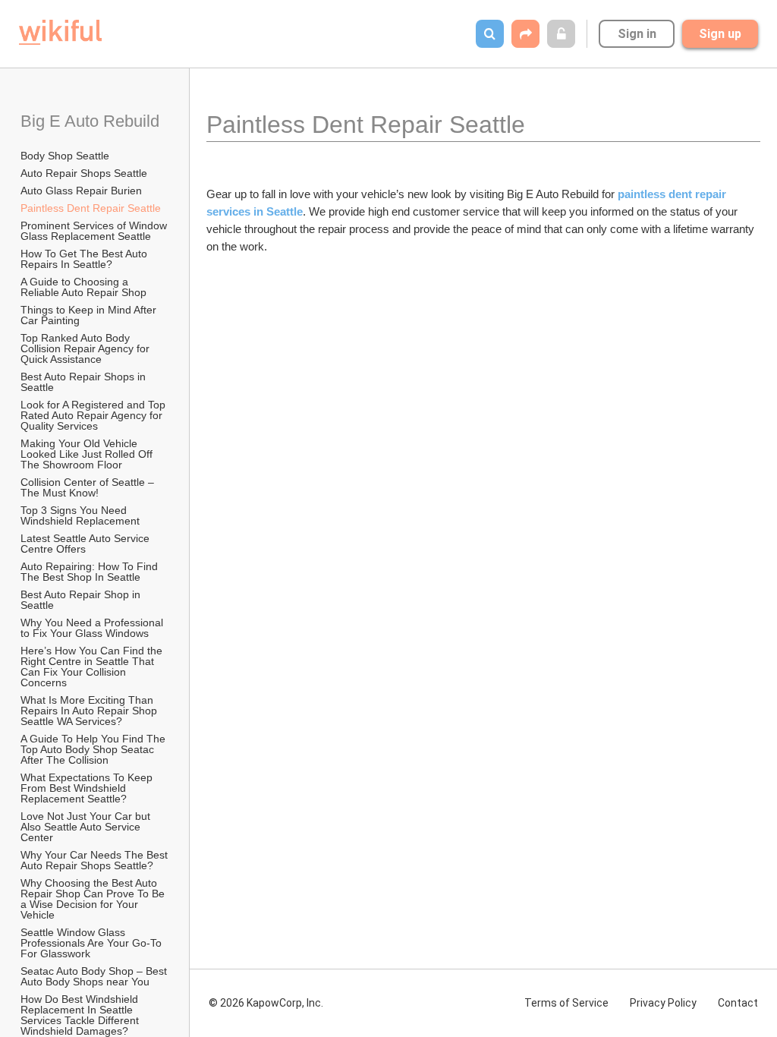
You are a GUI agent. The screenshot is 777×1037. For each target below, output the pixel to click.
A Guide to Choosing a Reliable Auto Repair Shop (83, 287)
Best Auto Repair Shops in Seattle (84, 381)
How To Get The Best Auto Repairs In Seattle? (85, 258)
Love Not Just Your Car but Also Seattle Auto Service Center (86, 826)
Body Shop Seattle (64, 156)
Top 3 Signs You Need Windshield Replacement (80, 515)
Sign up (720, 34)
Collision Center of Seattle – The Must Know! (88, 487)
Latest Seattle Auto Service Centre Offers (86, 543)
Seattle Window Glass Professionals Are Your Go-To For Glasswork (92, 943)
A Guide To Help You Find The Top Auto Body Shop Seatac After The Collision (94, 749)
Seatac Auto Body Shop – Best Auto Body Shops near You (94, 976)
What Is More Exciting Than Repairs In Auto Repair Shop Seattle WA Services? (90, 710)
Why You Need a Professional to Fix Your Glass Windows (93, 627)
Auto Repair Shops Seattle (83, 173)
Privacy (663, 1003)
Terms (566, 1003)
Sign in (637, 34)
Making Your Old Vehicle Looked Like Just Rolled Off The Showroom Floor (88, 454)
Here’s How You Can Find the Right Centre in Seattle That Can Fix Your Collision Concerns (92, 667)
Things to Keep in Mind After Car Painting (89, 315)
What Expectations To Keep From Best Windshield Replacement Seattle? (88, 788)
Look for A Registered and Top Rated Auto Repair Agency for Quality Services (94, 415)
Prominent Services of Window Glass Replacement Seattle (95, 230)
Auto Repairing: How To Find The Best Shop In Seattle (90, 571)
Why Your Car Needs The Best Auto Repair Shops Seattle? (95, 860)
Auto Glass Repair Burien (81, 190)
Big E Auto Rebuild (89, 121)
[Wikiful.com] (60, 32)
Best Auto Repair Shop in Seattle (81, 599)
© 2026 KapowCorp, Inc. (266, 1003)
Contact (738, 1003)
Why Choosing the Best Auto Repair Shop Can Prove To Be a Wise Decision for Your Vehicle (94, 899)
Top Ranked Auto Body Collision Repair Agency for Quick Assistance (86, 348)
